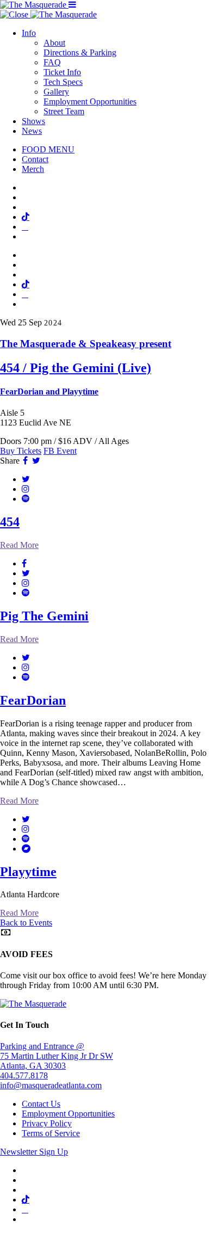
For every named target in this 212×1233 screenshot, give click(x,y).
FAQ (52, 62)
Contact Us (41, 1103)
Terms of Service (51, 1133)
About (54, 42)
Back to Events (26, 922)
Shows (33, 121)
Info (29, 33)
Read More (19, 545)
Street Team (63, 111)
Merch (33, 169)
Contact (35, 159)
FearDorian (33, 700)
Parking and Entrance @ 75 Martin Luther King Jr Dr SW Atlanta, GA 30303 (56, 1055)
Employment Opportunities (89, 101)
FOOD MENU (48, 149)
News (32, 130)
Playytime (28, 872)
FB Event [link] (60, 450)
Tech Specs (63, 82)
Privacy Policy (47, 1123)
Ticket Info (62, 72)
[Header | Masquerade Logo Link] (34, 4)
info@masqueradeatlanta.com (51, 1085)
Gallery (56, 91)
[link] (106, 367)
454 (10, 522)
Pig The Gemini (44, 616)
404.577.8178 (24, 1075)
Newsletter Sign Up (34, 1151)
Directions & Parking (79, 52)
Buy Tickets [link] (20, 450)
